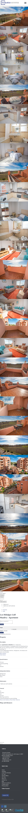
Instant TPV (5, 795)
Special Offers (5, 775)
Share (2, 597)
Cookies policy (5, 784)
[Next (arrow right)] (2, 600)
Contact (2, 624)
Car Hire (4, 777)
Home (3, 770)
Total (1, 627)
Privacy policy (5, 785)
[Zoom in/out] (3, 742)
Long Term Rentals (6, 772)
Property (5, 609)
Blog (3, 781)
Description (3, 601)
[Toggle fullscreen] (2, 742)
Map (4, 611)
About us (4, 778)
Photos (2, 595)
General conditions (6, 783)
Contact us (4, 780)
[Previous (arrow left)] (0, 600)
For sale (4, 774)
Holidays (4, 771)
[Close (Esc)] (0, 742)
